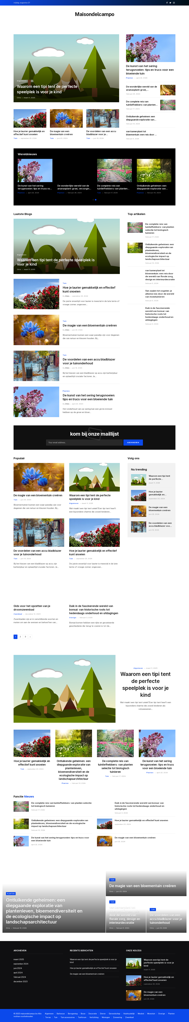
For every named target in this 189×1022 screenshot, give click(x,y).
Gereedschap (114, 1014)
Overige (72, 618)
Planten (129, 78)
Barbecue (61, 1014)
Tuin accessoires (68, 1017)
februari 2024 (20, 977)
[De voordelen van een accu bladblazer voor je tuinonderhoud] (102, 118)
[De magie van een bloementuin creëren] (66, 118)
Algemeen (21, 81)
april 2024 (18, 973)
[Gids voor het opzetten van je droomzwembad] (39, 588)
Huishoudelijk (129, 1014)
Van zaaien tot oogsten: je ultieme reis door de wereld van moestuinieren (159, 293)
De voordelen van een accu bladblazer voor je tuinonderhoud (101, 133)
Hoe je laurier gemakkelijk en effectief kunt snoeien (29, 133)
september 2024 (21, 964)
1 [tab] (93, 199)
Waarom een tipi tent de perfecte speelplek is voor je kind (47, 89)
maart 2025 (19, 959)
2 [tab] (95, 199)
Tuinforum (82, 1017)
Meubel (141, 1014)
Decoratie (93, 1014)
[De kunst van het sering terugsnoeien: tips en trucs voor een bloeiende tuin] (150, 48)
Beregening (73, 1014)
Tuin (15, 138)
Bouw (83, 1014)
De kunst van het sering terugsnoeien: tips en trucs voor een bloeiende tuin (150, 69)
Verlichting (94, 1017)
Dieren (103, 1014)
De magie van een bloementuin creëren (61, 133)
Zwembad (18, 614)
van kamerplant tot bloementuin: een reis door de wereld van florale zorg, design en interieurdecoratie (141, 133)
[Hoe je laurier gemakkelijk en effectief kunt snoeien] (30, 118)
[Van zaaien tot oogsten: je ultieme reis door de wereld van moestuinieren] (135, 294)
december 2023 (21, 981)
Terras (48, 1017)
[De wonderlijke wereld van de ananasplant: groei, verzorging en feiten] (167, 90)
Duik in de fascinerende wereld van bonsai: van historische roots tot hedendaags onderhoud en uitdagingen (159, 314)
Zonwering (117, 1017)
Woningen (106, 1017)
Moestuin (151, 1014)
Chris (19, 98)
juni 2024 (18, 968)
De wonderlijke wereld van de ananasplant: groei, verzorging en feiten (141, 88)
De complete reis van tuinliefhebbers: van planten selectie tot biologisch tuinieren (141, 103)
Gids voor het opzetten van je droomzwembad (32, 607)
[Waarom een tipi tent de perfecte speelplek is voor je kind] (66, 68)
